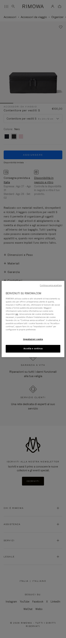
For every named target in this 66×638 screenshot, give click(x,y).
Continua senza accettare (51, 285)
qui (16, 314)
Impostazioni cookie (33, 339)
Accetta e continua (33, 348)
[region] (33, 319)
